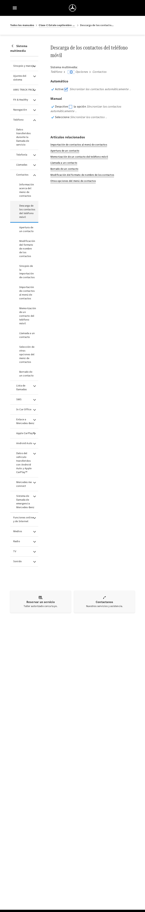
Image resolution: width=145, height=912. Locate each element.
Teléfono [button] (18, 120)
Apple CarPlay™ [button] (25, 433)
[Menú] (14, 8)
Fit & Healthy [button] (20, 99)
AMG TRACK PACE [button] (24, 89)
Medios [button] (17, 531)
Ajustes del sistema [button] (19, 77)
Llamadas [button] (21, 164)
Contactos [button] (22, 175)
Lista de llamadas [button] (21, 387)
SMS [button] (19, 399)
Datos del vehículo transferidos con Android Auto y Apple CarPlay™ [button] (24, 462)
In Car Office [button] (24, 409)
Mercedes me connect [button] (24, 484)
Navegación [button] (20, 109)
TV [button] (14, 551)
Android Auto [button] (24, 443)
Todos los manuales (22, 25)
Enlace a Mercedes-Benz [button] (25, 421)
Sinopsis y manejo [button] (24, 66)
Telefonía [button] (21, 154)
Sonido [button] (17, 561)
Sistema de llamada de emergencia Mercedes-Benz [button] (25, 501)
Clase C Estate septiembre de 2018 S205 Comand (57, 25)
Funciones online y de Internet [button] (23, 519)
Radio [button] (16, 541)
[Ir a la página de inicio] (72, 8)
